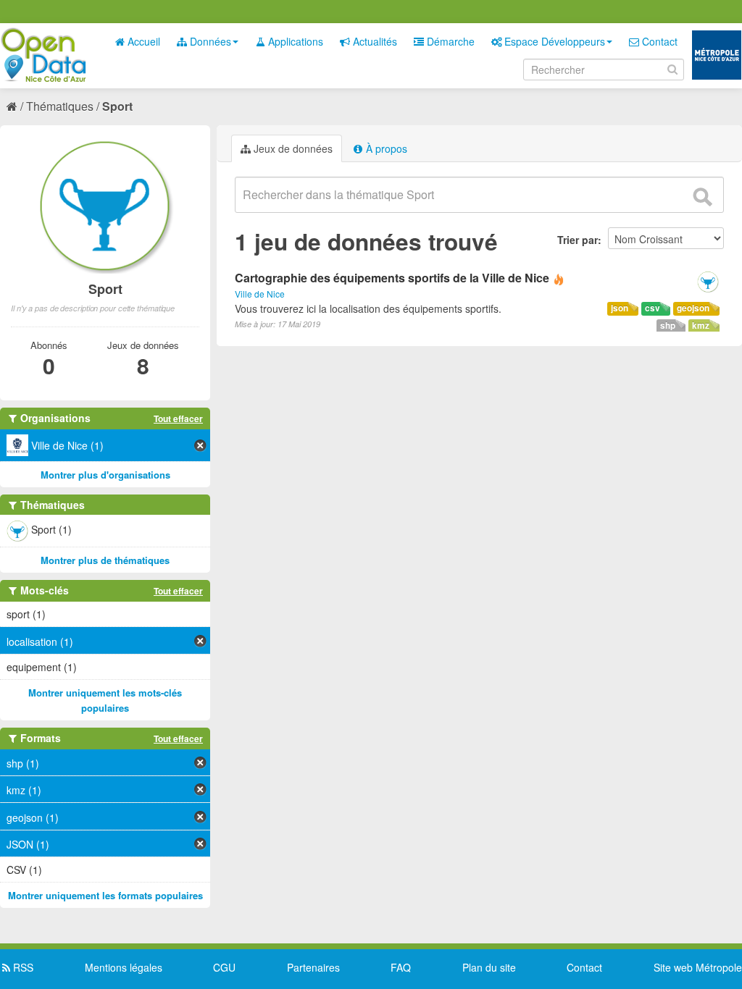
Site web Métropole (698, 967)
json (619, 308)
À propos (385, 148)
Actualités (373, 41)
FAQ (401, 967)
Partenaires (313, 967)
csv (652, 308)
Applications (294, 41)
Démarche (449, 41)
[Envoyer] (702, 197)
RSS (21, 967)
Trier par (577, 239)
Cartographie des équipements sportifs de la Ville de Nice (392, 277)
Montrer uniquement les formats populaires (105, 895)
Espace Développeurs (553, 41)
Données (209, 41)
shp (667, 325)
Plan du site (489, 967)
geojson (693, 308)
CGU (224, 967)
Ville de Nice (260, 293)
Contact (658, 41)
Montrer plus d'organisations (105, 474)
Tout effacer (178, 418)
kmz (700, 325)
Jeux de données (292, 148)
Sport (117, 106)
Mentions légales (123, 967)
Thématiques (59, 106)
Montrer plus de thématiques (105, 560)
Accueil (142, 41)
